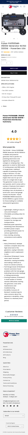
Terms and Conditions (10, 383)
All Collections (7, 352)
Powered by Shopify (20, 432)
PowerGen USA (11, 432)
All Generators (7, 349)
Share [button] (5, 106)
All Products (7, 355)
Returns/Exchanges (9, 375)
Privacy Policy (7, 377)
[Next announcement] (25, 2)
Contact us (6, 380)
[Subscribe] (23, 416)
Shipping (3, 57)
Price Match (6, 369)
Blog (4, 357)
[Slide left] (10, 38)
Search (5, 346)
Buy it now (14, 73)
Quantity (3, 60)
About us (6, 366)
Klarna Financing (8, 386)
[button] (3, 6)
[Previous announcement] (3, 2)
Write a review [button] (14, 321)
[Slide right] (17, 38)
